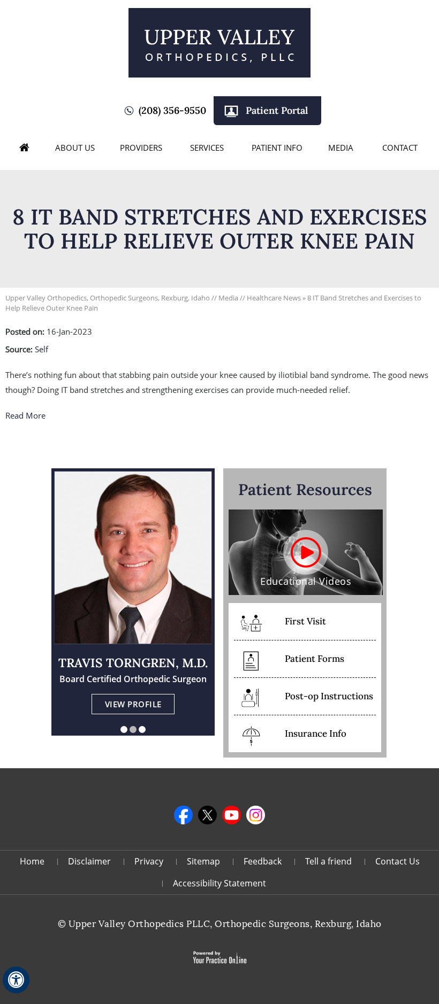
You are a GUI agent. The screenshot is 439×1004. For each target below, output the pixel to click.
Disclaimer (89, 861)
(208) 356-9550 (172, 110)
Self (41, 349)
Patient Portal (277, 110)
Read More (25, 415)
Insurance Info (315, 733)
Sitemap (203, 861)
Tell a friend (328, 861)
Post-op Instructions (329, 696)
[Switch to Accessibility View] (16, 980)
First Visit (305, 621)
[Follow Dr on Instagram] (255, 815)
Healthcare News (274, 298)
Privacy (148, 861)
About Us (75, 147)
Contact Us (397, 861)
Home (24, 148)
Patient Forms (314, 659)
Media (340, 147)
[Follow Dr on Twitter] (207, 815)
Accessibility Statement (219, 883)
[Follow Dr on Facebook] (183, 815)
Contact (400, 147)
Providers (141, 147)
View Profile (133, 704)
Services (207, 147)
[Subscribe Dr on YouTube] (231, 815)
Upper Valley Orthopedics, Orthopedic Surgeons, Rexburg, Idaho (107, 298)
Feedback (263, 861)
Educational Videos (305, 581)
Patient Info (277, 147)
